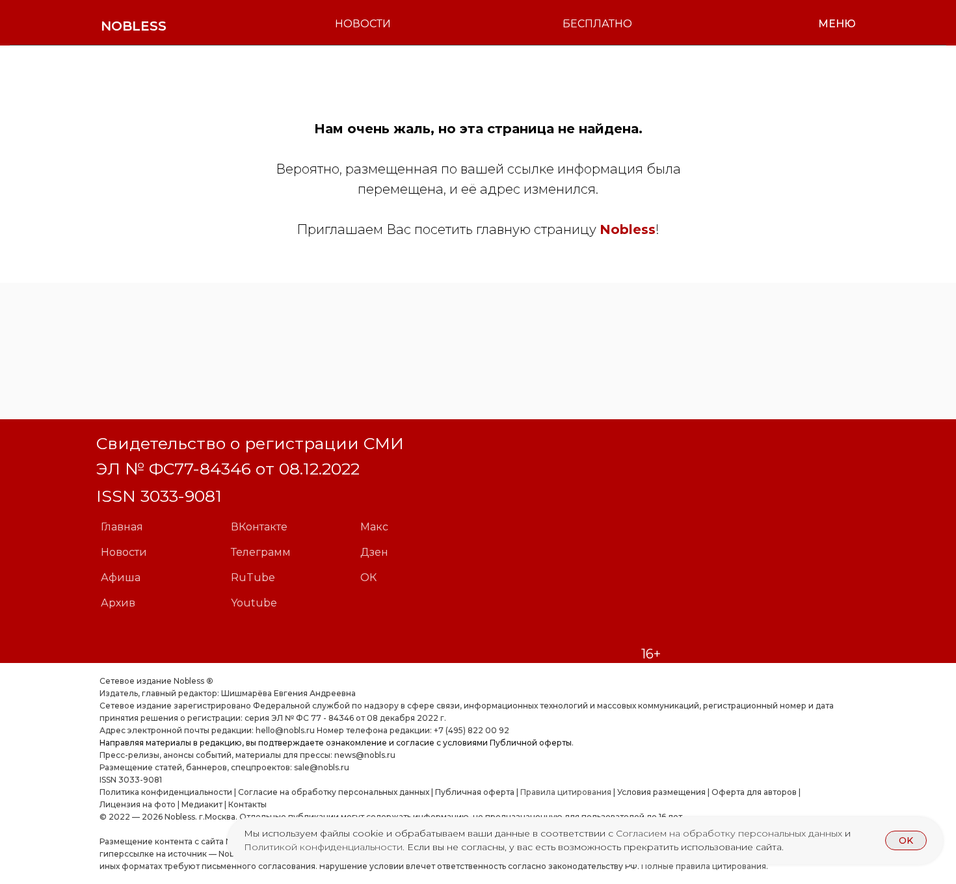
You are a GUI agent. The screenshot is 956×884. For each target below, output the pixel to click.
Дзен (374, 552)
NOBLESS (133, 26)
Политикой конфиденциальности (323, 847)
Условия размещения (660, 792)
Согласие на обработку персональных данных (333, 792)
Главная (122, 527)
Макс (374, 527)
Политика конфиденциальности (166, 792)
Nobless (628, 229)
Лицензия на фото (138, 804)
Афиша (120, 577)
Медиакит (201, 804)
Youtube (254, 603)
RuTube (253, 577)
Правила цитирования (565, 792)
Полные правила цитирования (703, 866)
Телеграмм (261, 552)
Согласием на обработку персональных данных (730, 833)
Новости (124, 552)
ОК (368, 577)
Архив (118, 603)
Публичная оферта (474, 792)
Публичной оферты (531, 743)
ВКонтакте (259, 527)
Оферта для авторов (754, 792)
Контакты (247, 804)
